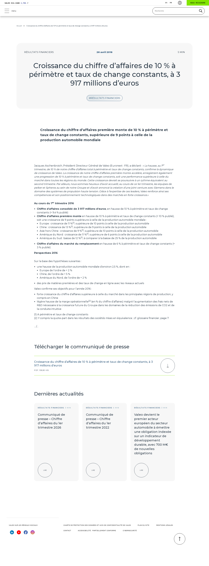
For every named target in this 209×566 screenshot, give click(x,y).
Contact (67, 531)
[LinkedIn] (12, 533)
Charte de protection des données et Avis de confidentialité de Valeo (97, 525)
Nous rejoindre (197, 3)
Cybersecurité (130, 531)
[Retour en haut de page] (179, 538)
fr (171, 3)
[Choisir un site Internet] (180, 3)
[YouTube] (19, 533)
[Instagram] (33, 533)
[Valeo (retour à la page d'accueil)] (104, 11)
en (166, 3)
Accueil (19, 26)
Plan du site (143, 525)
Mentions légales (164, 525)
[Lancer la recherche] (200, 10)
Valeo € (16, 3)
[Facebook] (26, 533)
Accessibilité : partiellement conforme (97, 531)
